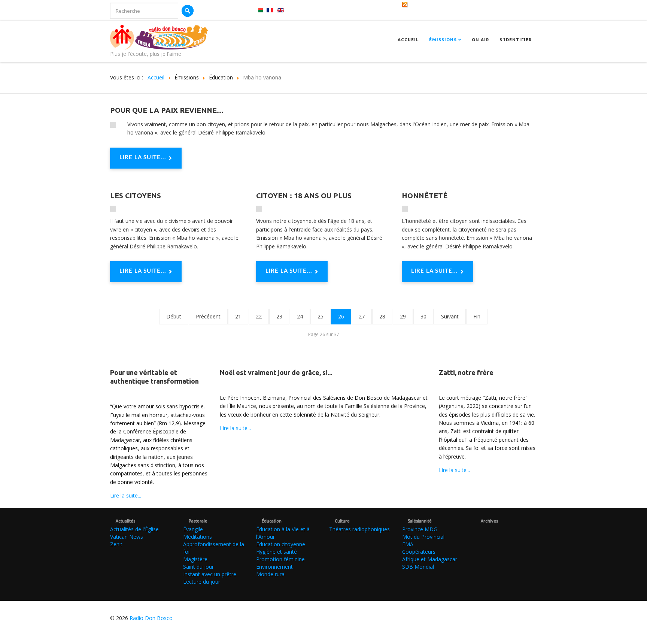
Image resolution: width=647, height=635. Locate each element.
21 (238, 316)
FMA (407, 544)
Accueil (408, 39)
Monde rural (271, 574)
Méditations (197, 536)
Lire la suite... (142, 157)
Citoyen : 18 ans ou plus (304, 195)
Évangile (193, 529)
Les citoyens (135, 195)
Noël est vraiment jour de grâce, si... (276, 372)
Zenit (116, 544)
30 (423, 316)
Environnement (274, 566)
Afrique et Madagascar (429, 559)
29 (403, 316)
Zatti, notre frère (466, 372)
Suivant (450, 316)
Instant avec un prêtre (209, 574)
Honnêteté (424, 195)
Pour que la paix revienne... (167, 110)
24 (300, 316)
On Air (480, 39)
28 (382, 316)
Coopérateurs (418, 551)
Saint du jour (198, 566)
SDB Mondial (418, 566)
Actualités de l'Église (134, 529)
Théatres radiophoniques (359, 529)
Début (173, 316)
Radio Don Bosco (151, 618)
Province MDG (419, 529)
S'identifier (515, 39)
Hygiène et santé (276, 551)
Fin (476, 316)
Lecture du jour (201, 581)
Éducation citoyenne (280, 544)
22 (259, 316)
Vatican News (126, 536)
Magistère (195, 559)
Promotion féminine (280, 559)
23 (279, 316)
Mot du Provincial (423, 536)
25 (321, 316)
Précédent (208, 316)
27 (362, 316)
